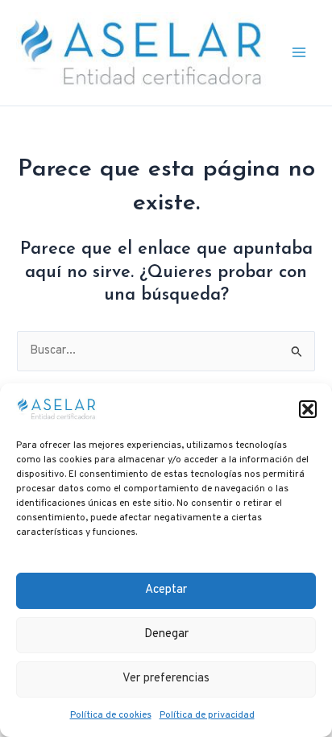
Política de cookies (110, 715)
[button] (308, 409)
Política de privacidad (207, 715)
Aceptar (166, 590)
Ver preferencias (166, 678)
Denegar (166, 634)
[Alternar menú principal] (299, 53)
